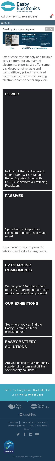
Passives (27, 216)
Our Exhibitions (27, 317)
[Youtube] (36, 434)
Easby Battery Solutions (27, 355)
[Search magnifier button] (51, 29)
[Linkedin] (30, 434)
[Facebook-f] (24, 434)
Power (27, 139)
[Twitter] (18, 434)
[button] (8, 22)
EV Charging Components (27, 279)
